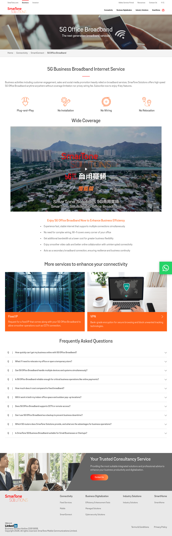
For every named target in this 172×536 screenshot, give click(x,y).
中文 (162, 3)
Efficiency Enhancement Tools (97, 503)
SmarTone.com (13, 3)
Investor (35, 3)
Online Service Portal (126, 3)
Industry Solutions (142, 10)
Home (10, 53)
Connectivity (108, 10)
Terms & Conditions (140, 527)
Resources (141, 3)
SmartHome (156, 10)
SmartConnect (37, 53)
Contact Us (153, 3)
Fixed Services (66, 503)
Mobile (62, 509)
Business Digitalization (124, 10)
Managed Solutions (93, 509)
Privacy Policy (160, 527)
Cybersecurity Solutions (95, 515)
